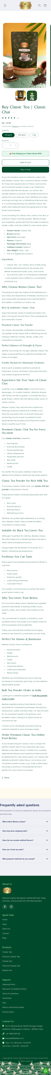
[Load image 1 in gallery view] (21, 96)
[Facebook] (4, 906)
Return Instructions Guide (13, 1007)
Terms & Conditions (10, 994)
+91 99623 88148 (13, 1034)
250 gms (22, 135)
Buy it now (25, 170)
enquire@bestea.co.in (14, 1038)
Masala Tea (7, 961)
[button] (5, 5)
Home (4, 920)
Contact (5, 933)
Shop (4, 924)
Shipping (15, 126)
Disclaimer (6, 998)
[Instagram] (11, 906)
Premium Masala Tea (11, 966)
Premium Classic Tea (11, 957)
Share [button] (6, 778)
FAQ (4, 1003)
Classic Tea (7, 952)
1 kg (34, 135)
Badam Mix (7, 970)
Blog (4, 938)
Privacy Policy (8, 1012)
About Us (6, 929)
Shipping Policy (8, 984)
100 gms (8, 135)
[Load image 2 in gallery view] (32, 96)
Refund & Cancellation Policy (14, 989)
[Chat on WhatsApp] (46, 1071)
